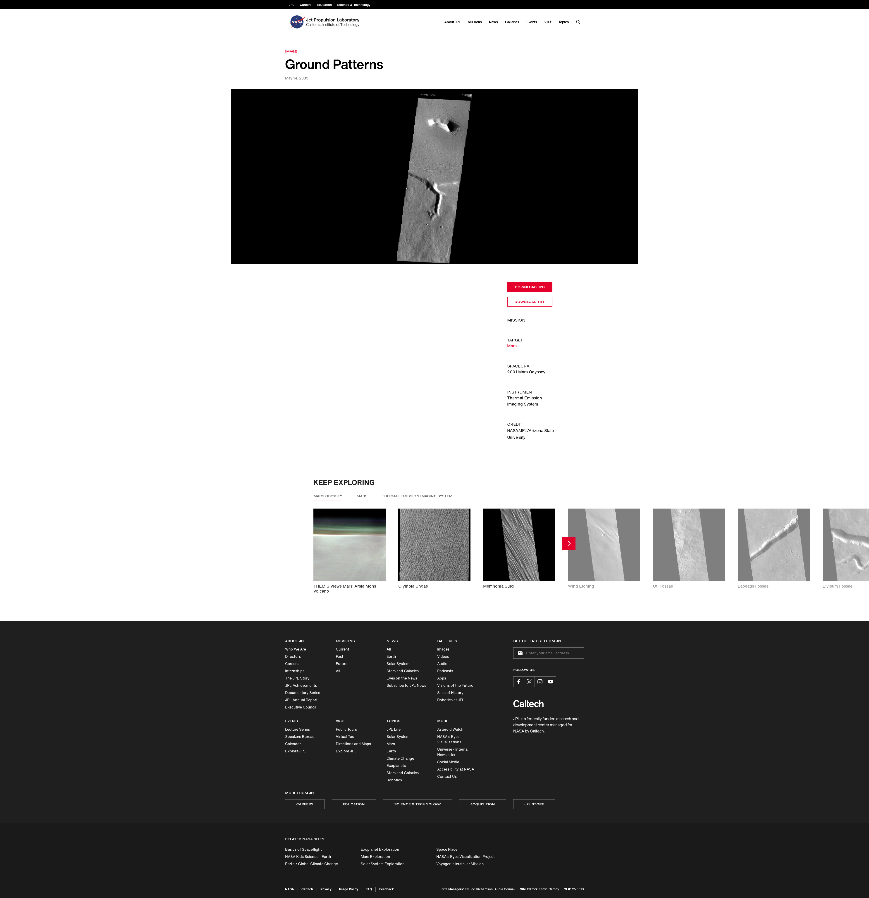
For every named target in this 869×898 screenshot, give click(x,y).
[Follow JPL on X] (529, 681)
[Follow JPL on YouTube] (550, 681)
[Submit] (519, 653)
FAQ (369, 889)
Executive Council (300, 707)
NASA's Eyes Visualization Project (465, 856)
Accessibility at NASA (455, 769)
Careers (291, 663)
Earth (391, 656)
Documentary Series (302, 692)
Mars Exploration (375, 856)
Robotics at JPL (450, 700)
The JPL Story (297, 678)
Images (443, 649)
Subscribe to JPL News (406, 685)
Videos (443, 656)
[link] (434, 176)
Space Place (446, 849)
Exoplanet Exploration (380, 849)
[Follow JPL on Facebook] (518, 681)
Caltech (307, 889)
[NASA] (297, 22)
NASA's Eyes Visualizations (449, 739)
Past (339, 656)
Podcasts (445, 671)
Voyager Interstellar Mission (460, 864)
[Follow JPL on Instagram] (540, 681)
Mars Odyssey (327, 496)
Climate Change (400, 758)
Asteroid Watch (450, 729)
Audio (442, 663)
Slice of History (450, 692)
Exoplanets (396, 765)
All (338, 671)
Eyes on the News (402, 678)
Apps (441, 678)
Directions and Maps (353, 744)
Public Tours (346, 729)
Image (291, 51)
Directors (293, 656)
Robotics (394, 780)
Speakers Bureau (300, 736)
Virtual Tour (346, 736)
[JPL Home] (333, 22)
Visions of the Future (455, 685)
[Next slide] (568, 543)
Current (342, 649)
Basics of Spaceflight (303, 849)
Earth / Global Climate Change (311, 864)
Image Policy (348, 889)
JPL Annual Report (301, 700)
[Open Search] (578, 22)
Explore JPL (295, 751)
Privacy (326, 889)
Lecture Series (297, 729)
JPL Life (394, 729)
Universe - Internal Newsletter (452, 752)
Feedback (386, 889)
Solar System (398, 663)
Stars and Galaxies (403, 671)
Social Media (448, 762)
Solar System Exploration (383, 864)
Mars (512, 346)
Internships (294, 671)
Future (341, 663)
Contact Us (447, 776)
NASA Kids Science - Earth (308, 856)
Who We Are (295, 649)
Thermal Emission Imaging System (417, 496)
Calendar (293, 744)
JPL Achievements (301, 685)
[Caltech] (528, 703)
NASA (289, 889)
